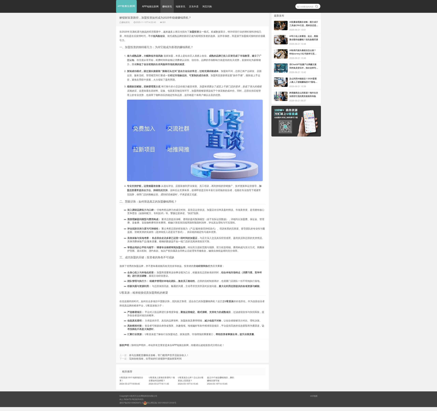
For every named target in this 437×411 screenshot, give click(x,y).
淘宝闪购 (207, 6)
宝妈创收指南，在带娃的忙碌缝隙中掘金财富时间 (155, 358)
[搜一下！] (316, 6)
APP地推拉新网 (150, 6)
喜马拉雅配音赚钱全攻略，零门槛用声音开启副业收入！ (159, 355)
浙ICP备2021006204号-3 (131, 402)
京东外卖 (194, 6)
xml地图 (314, 395)
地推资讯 (180, 6)
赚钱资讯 (167, 6)
